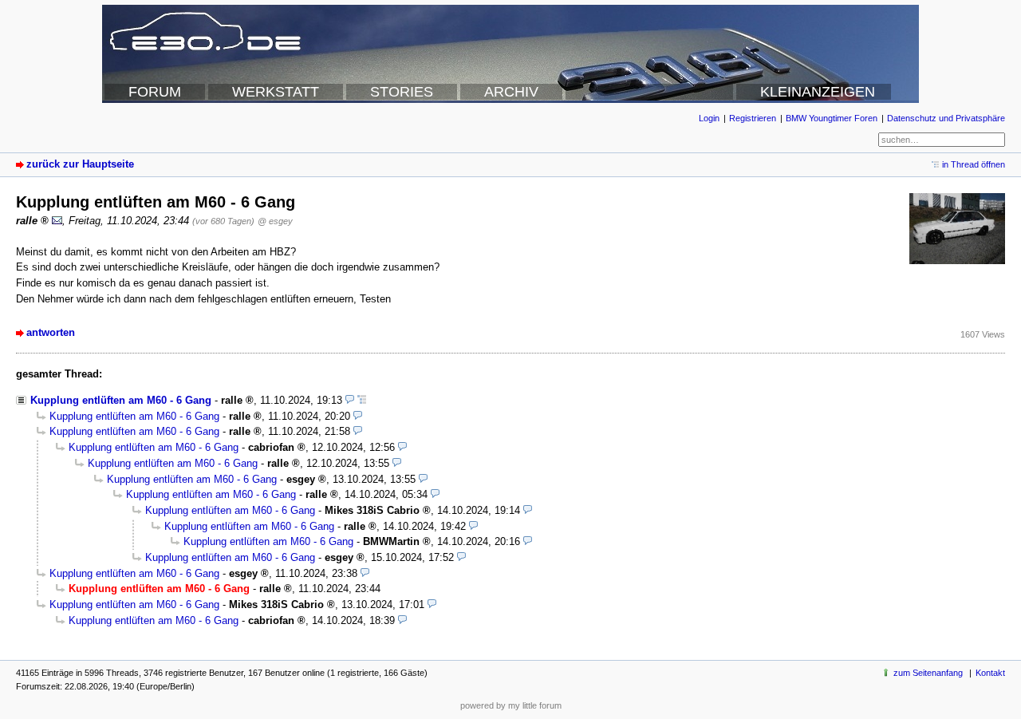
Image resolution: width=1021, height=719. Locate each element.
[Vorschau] (349, 400)
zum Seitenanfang (928, 673)
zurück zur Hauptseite (80, 164)
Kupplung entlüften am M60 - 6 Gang (120, 400)
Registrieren (752, 118)
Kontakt (990, 673)
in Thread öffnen (973, 164)
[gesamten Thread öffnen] (361, 400)
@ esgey (275, 221)
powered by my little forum (511, 705)
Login (709, 118)
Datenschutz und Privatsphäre (946, 118)
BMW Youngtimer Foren (831, 118)
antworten (50, 332)
